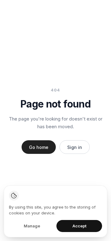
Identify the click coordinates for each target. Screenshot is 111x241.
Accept (79, 225)
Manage (32, 225)
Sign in (74, 147)
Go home (38, 147)
